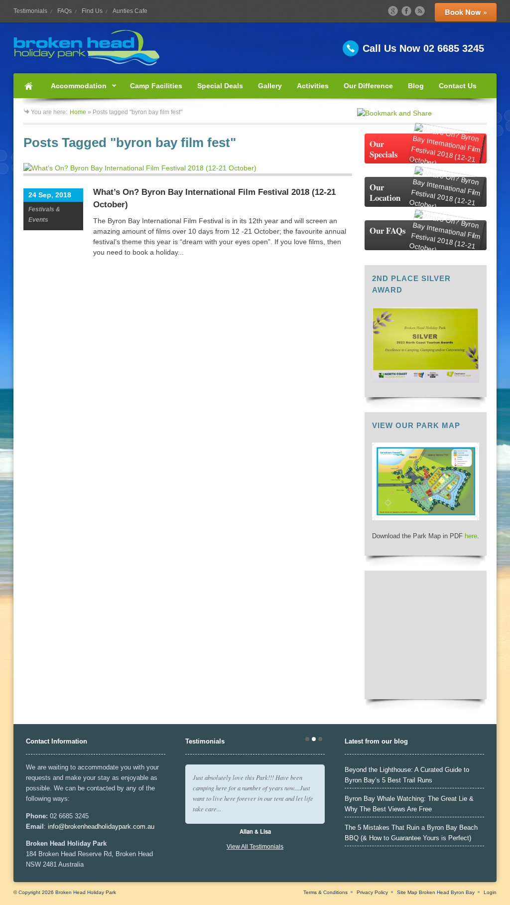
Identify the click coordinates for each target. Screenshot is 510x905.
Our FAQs (388, 230)
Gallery (270, 86)
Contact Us (458, 86)
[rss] (420, 11)
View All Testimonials (255, 846)
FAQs (64, 10)
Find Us (92, 10)
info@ (56, 826)
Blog (416, 86)
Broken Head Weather (425, 687)
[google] (393, 11)
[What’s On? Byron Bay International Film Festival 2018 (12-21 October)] (187, 169)
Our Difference (368, 86)
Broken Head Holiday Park (85, 892)
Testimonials (30, 10)
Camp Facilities (156, 86)
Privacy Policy (372, 892)
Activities (313, 86)
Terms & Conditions (325, 892)
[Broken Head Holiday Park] (255, 48)
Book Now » (466, 11)
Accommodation (75, 90)
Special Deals (220, 86)
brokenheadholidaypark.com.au (109, 826)
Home (28, 85)
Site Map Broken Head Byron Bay (436, 892)
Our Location (385, 192)
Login (490, 892)
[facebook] (406, 11)
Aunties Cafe (130, 10)
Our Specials (384, 149)
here (471, 536)
